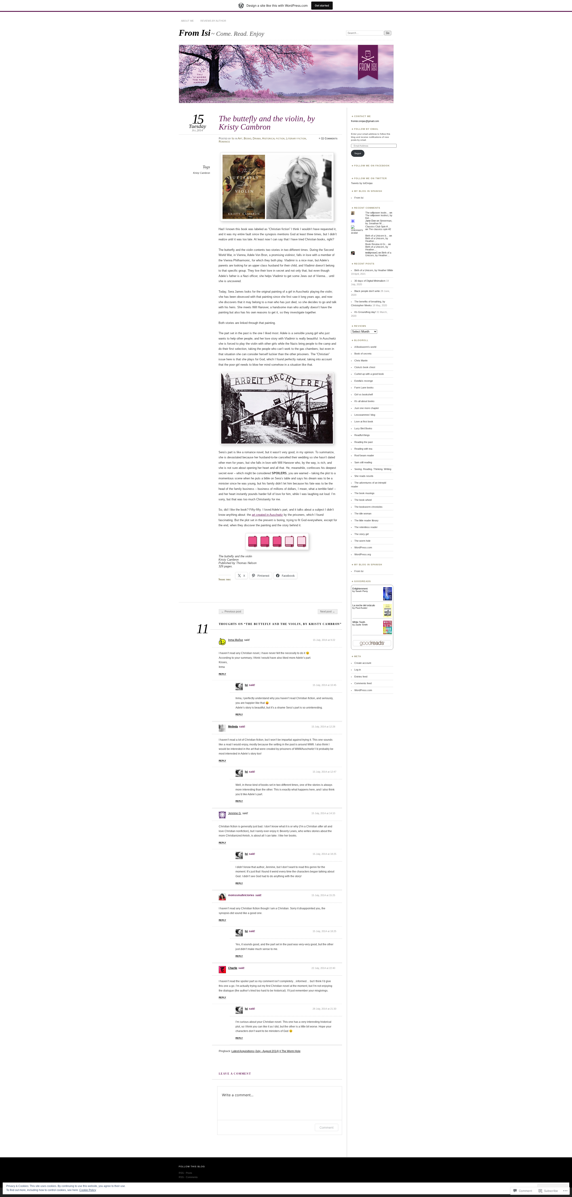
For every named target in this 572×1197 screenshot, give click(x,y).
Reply (222, 674)
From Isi (194, 33)
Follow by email (366, 129)
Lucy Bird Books (363, 428)
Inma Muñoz (235, 639)
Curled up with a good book (369, 374)
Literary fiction (296, 138)
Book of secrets (363, 353)
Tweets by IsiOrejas (362, 183)
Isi (233, 138)
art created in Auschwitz (267, 514)
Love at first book (363, 421)
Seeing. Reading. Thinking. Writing (372, 469)
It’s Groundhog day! (365, 312)
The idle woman (362, 513)
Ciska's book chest (364, 367)
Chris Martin (361, 360)
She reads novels (363, 476)
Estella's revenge (363, 380)
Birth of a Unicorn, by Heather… (378, 254)
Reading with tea (363, 448)
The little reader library (366, 520)
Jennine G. (234, 813)
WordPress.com (363, 547)
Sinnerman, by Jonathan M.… (378, 222)
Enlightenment (360, 588)
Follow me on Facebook (372, 165)
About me (187, 20)
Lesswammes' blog (364, 414)
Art (240, 138)
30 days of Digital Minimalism (369, 280)
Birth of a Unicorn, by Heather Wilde (373, 270)
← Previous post (231, 611)
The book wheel (363, 500)
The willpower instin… (377, 212)
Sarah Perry (361, 591)
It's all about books (364, 401)
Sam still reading (363, 462)
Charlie (232, 968)
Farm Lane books (364, 387)
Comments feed (363, 683)
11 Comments (329, 138)
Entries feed (360, 676)
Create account (362, 663)
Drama (257, 138)
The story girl (361, 534)
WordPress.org (362, 554)
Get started (322, 5)
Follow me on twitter (370, 178)
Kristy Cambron (201, 173)
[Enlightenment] (387, 599)
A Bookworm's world (365, 347)
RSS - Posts (185, 1173)
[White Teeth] (387, 633)
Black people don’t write (367, 291)
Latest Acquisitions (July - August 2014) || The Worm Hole (266, 1051)
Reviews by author (213, 20)
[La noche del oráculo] (387, 616)
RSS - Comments (188, 1177)
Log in (357, 669)
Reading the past (363, 442)
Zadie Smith (361, 624)
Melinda (233, 726)
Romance (224, 141)
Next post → (327, 611)
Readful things (362, 435)
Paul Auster (361, 608)
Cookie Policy (87, 1190)
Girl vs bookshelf (363, 394)
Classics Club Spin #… (377, 226)
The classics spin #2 (380, 229)
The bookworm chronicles (368, 506)
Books (247, 138)
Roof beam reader (364, 455)
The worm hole (362, 540)
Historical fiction (273, 138)
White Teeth (358, 622)
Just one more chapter (366, 408)
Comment (327, 1127)
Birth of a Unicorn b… (377, 235)
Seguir (357, 153)
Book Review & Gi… (376, 244)
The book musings (364, 493)
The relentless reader (366, 527)
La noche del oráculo (363, 605)
